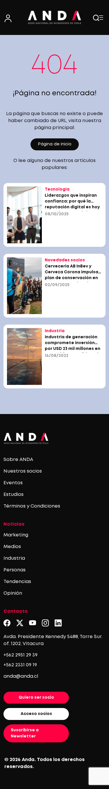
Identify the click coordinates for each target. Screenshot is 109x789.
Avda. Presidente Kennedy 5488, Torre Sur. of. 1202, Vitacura (52, 640)
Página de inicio (55, 144)
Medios (12, 547)
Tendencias (17, 582)
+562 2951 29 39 (20, 655)
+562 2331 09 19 (20, 665)
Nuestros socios (22, 471)
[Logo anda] (54, 17)
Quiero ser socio (36, 697)
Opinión (12, 593)
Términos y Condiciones (31, 506)
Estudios (13, 494)
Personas (14, 570)
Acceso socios (36, 714)
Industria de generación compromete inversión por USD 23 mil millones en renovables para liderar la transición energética (73, 348)
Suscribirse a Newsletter (25, 733)
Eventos (13, 483)
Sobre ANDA (18, 459)
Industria (14, 558)
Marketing (15, 535)
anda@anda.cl (20, 676)
